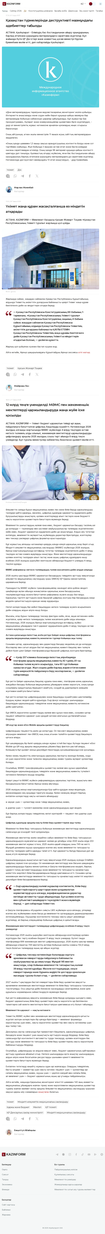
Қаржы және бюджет (18, 1107)
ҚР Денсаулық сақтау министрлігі (25, 1112)
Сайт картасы (8, 1205)
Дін (19, 170)
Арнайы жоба (60, 11)
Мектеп (37, 1107)
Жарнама (6, 1215)
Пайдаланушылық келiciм (65, 1169)
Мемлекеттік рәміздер (65, 1179)
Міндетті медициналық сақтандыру (66, 1112)
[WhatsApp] (15, 176)
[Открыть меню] (100, 4)
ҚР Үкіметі (50, 1107)
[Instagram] (8, 176)
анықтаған (43, 1092)
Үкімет (10, 170)
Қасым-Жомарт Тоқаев (30, 368)
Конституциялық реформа (40, 11)
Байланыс (6, 1210)
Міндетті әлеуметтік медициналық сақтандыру (43, 1102)
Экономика (7, 1184)
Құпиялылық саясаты (64, 1174)
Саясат (5, 1174)
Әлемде (5, 1189)
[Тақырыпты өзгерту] (92, 4)
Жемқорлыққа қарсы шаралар (68, 1184)
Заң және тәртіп (86, 11)
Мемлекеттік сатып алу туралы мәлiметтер (74, 1189)
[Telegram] (22, 176)
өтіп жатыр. (84, 352)
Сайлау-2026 (16, 11)
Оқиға (4, 1169)
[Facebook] (30, 176)
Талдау (5, 1179)
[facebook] (76, 1154)
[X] (37, 176)
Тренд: (5, 11)
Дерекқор (73, 11)
